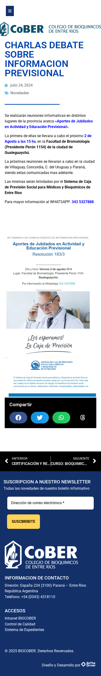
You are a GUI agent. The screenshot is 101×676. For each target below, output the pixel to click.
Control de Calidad (20, 624)
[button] (18, 417)
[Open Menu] (10, 11)
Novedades (19, 93)
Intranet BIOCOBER (20, 618)
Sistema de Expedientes (24, 629)
